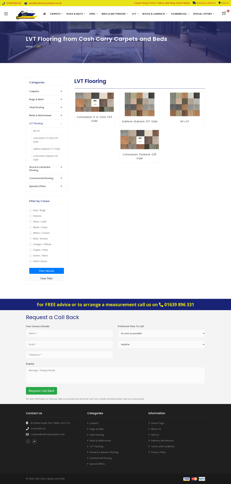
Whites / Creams (41, 232)
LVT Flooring (96, 446)
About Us (156, 428)
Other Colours (40, 261)
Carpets (55, 13)
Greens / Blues (40, 255)
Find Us (224, 2)
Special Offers (202, 13)
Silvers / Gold (39, 221)
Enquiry (30, 363)
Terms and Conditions (163, 446)
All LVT (36, 130)
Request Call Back (41, 391)
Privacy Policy (158, 452)
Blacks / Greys (40, 227)
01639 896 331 (179, 304)
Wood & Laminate (153, 13)
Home (29, 46)
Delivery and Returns (162, 440)
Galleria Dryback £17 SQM (46, 148)
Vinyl (92, 13)
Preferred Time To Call (131, 326)
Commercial (179, 13)
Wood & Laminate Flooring (104, 452)
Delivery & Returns (206, 2)
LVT (134, 13)
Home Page (157, 423)
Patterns (37, 215)
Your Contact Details (37, 326)
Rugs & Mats (75, 13)
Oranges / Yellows (42, 244)
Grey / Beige (39, 210)
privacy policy (138, 399)
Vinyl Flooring (97, 434)
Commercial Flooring (101, 457)
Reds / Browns (40, 238)
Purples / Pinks (40, 249)
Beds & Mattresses (114, 13)
